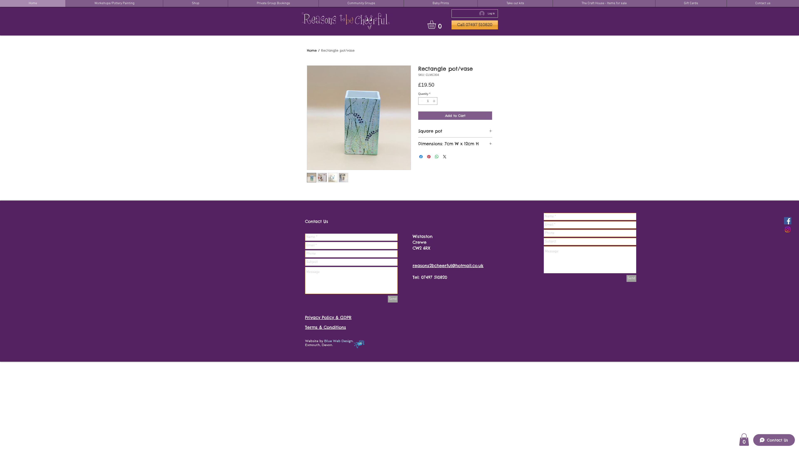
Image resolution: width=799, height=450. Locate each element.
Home (312, 50)
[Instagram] (787, 229)
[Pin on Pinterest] (428, 156)
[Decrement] (421, 101)
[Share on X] (444, 156)
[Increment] (434, 101)
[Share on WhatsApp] (436, 156)
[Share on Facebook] (420, 156)
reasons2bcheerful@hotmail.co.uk (448, 265)
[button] (436, 24)
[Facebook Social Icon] (787, 220)
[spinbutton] (428, 101)
